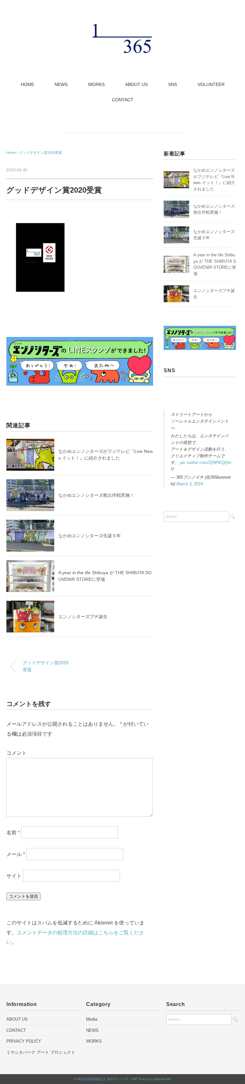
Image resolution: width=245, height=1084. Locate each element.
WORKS (96, 84)
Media (91, 1019)
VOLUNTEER (211, 84)
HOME (27, 84)
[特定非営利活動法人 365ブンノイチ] (122, 27)
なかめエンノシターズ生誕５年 (89, 535)
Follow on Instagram (201, 401)
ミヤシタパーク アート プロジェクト (40, 1052)
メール (15, 854)
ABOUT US (136, 84)
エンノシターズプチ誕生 (83, 616)
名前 (13, 832)
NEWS (61, 84)
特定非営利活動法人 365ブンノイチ (103, 1079)
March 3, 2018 (189, 483)
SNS (172, 84)
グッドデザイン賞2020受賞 (40, 152)
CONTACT (122, 99)
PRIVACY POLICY (23, 1041)
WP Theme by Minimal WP (151, 1079)
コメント (16, 753)
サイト (14, 876)
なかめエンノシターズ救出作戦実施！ (96, 495)
